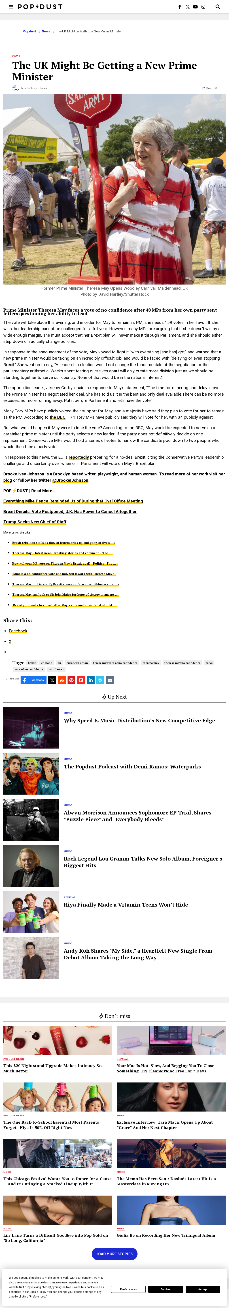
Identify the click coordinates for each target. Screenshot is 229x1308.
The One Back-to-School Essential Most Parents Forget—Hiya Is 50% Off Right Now (51, 1124)
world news (56, 669)
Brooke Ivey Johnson (34, 88)
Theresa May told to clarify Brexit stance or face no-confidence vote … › (65, 584)
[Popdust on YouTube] (195, 6)
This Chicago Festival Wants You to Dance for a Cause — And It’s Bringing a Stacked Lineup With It (57, 1181)
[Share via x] (52, 680)
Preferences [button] (37, 1296)
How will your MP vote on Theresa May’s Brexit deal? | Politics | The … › (65, 563)
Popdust (29, 31)
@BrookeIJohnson (70, 480)
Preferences (128, 1289)
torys (209, 663)
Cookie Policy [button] (38, 1291)
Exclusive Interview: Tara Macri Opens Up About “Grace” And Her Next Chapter (165, 1124)
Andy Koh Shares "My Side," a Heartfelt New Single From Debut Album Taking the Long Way (138, 954)
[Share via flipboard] (81, 680)
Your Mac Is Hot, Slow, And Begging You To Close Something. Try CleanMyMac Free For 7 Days (165, 1068)
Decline (166, 1289)
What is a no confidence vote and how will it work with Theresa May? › (64, 574)
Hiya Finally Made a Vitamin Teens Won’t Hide (126, 904)
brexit (32, 663)
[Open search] (218, 6)
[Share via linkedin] (91, 680)
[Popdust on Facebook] (179, 6)
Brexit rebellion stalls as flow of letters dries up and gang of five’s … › (63, 543)
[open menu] (11, 6)
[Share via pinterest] (71, 680)
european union (77, 663)
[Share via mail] (110, 680)
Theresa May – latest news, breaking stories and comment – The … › (62, 553)
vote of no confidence (29, 669)
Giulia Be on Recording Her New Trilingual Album (166, 1235)
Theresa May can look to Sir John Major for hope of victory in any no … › (65, 595)
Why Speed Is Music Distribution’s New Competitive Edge (139, 720)
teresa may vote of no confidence (115, 663)
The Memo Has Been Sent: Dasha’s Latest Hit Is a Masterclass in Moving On (166, 1181)
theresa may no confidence (182, 663)
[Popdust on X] (187, 6)
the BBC (58, 417)
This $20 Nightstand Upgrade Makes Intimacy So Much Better (52, 1068)
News (46, 31)
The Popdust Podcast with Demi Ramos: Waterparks (132, 766)
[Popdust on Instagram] (203, 6)
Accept (203, 1289)
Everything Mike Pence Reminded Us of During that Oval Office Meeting (73, 501)
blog (7, 480)
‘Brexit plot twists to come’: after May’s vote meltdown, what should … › (64, 605)
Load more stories (115, 1254)
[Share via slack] (100, 680)
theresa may (151, 663)
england (46, 663)
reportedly (79, 457)
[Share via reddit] (62, 680)
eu (59, 663)
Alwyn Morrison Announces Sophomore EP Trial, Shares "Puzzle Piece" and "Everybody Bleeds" (137, 816)
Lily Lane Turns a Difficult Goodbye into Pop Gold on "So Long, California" (55, 1237)
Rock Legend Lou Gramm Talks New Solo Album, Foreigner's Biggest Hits (143, 862)
